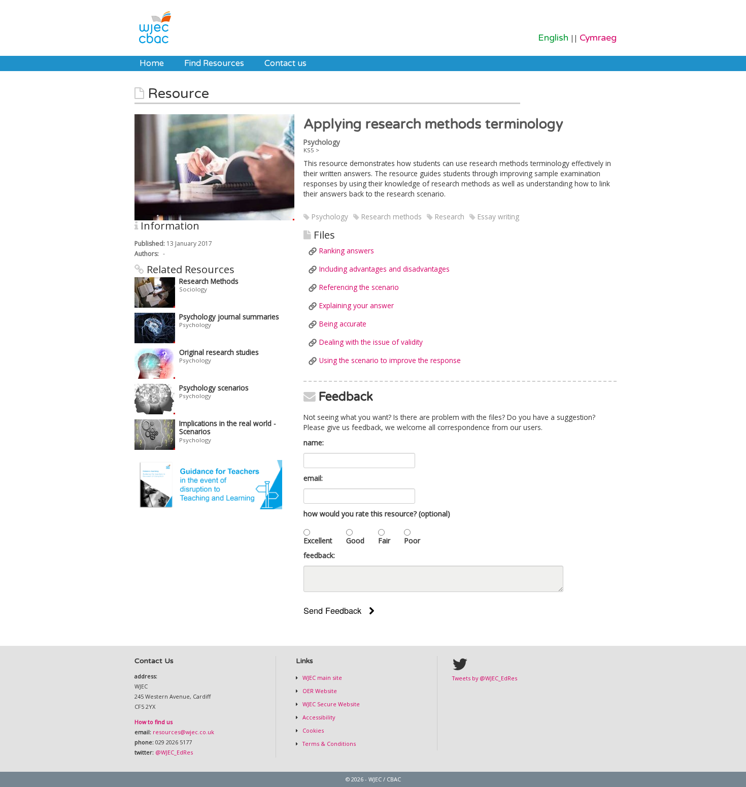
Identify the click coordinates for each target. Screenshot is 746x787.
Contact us (285, 63)
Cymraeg (598, 37)
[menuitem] (151, 63)
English (553, 37)
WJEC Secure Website (330, 704)
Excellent (317, 540)
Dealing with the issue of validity (371, 342)
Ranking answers (346, 250)
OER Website (319, 691)
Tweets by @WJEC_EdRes (484, 678)
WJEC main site (321, 677)
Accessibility (318, 717)
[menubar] (223, 63)
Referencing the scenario (359, 287)
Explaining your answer (356, 305)
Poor (412, 540)
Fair (384, 540)
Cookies (312, 730)
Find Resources (214, 63)
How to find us (153, 722)
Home (152, 63)
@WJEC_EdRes (174, 752)
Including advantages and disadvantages (384, 269)
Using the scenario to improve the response (390, 360)
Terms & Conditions (328, 743)
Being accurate (342, 324)
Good (355, 540)
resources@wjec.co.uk (183, 732)
